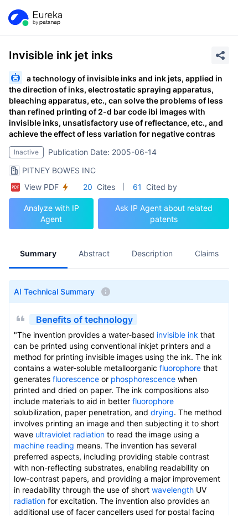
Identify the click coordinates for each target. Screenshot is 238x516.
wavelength (173, 489)
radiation (89, 434)
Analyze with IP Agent (51, 213)
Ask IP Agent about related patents (164, 213)
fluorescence (76, 379)
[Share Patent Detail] (220, 55)
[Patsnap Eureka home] (34, 17)
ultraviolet (53, 434)
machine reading (44, 445)
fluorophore (180, 368)
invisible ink (177, 334)
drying (162, 412)
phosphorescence (143, 379)
